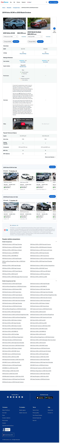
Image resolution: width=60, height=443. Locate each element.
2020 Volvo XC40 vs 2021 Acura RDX (10, 358)
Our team (4, 414)
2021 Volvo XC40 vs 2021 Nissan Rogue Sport (12, 330)
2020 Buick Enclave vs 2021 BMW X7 (10, 252)
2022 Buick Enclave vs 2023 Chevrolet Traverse (13, 299)
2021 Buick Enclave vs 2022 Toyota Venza (39, 307)
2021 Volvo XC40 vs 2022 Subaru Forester (11, 327)
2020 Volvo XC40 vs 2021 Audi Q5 (38, 335)
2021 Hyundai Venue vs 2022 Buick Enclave (12, 307)
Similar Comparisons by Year (9, 282)
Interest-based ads (37, 419)
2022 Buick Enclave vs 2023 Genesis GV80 (12, 290)
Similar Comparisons (7, 241)
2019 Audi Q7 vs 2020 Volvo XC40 (10, 375)
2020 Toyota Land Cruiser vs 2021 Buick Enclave (13, 346)
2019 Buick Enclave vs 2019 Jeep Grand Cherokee (13, 380)
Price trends (5, 421)
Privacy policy (36, 414)
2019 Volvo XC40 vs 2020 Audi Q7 (10, 273)
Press (3, 416)
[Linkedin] (19, 398)
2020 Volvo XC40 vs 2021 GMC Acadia (39, 346)
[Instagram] (16, 398)
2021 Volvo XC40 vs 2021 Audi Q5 (37, 321)
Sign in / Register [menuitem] (53, 2)
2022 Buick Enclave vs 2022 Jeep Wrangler (40, 285)
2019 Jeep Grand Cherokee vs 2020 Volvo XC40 (13, 360)
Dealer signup (22, 411)
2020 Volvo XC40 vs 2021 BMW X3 (38, 332)
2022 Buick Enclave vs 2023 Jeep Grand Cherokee (13, 301)
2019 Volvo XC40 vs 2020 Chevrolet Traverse (40, 244)
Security (34, 421)
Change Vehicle (7, 41)
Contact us (50, 414)
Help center (50, 411)
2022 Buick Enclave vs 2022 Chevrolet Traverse (41, 299)
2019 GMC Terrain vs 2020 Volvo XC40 (11, 363)
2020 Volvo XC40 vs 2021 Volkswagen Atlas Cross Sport (43, 341)
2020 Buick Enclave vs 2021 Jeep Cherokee (12, 244)
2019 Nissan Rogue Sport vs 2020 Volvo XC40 (40, 372)
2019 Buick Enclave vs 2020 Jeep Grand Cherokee (41, 363)
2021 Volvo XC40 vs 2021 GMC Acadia (38, 330)
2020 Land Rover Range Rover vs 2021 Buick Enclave (42, 338)
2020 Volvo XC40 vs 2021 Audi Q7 (38, 344)
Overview (24, 36)
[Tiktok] (22, 398)
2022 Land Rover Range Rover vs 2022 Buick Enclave (14, 287)
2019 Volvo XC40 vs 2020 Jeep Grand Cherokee (41, 261)
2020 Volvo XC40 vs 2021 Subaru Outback (12, 349)
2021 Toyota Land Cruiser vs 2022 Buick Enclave (41, 310)
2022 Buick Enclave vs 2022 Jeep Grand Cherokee (41, 293)
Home (3, 7)
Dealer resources (23, 414)
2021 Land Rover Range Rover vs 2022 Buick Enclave (14, 310)
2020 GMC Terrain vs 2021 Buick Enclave (11, 355)
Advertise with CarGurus (8, 427)
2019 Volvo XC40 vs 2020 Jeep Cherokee (39, 252)
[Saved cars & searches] (46, 2)
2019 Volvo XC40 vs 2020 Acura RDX (38, 276)
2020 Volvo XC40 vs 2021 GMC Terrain (11, 352)
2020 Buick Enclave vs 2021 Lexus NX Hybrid (40, 271)
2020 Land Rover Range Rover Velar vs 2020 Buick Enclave (13, 262)
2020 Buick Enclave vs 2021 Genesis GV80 (12, 247)
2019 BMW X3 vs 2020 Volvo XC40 (10, 369)
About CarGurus (6, 411)
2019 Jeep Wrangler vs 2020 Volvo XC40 (39, 377)
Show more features (49, 157)
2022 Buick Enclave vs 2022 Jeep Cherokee (12, 304)
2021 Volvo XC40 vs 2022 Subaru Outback (12, 321)
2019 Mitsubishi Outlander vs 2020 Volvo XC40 (13, 377)
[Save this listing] (17, 180)
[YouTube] (13, 398)
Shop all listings (23, 53)
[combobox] (8, 436)
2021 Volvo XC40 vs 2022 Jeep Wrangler (11, 313)
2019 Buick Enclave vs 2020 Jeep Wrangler (40, 360)
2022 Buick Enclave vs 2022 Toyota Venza (11, 293)
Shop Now (16, 41)
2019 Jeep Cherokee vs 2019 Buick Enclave (40, 380)
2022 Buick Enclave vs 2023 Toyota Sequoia (40, 301)
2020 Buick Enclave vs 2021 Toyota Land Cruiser (41, 250)
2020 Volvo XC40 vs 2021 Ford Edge (10, 335)
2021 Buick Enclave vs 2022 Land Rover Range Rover (14, 318)
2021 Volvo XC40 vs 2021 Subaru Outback (39, 304)
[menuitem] (11, 2)
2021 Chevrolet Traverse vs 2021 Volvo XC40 (40, 327)
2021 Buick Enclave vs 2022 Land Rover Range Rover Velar (15, 315)
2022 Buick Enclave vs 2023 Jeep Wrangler (12, 285)
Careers (4, 424)
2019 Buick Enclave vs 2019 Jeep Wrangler (11, 366)
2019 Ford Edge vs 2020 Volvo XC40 (10, 372)
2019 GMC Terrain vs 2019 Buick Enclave (39, 366)
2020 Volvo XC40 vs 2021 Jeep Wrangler (39, 355)
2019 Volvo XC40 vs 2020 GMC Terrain (39, 268)
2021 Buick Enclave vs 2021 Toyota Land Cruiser (41, 318)
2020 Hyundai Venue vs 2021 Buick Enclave (40, 349)
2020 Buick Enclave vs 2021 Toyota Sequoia (12, 271)
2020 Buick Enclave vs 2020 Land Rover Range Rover (42, 265)
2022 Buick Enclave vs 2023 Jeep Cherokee (40, 290)
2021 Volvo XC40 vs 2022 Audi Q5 (38, 313)
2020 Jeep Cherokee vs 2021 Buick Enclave (12, 341)
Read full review (23, 66)
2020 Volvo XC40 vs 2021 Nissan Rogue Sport (12, 338)
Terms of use (35, 411)
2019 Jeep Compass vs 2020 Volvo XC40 (39, 358)
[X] (10, 398)
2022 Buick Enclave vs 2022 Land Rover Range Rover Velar (43, 296)
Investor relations (6, 419)
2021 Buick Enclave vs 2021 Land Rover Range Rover (42, 315)
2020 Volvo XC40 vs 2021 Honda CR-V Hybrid (40, 352)
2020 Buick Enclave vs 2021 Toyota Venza (39, 255)
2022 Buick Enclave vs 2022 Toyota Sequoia (12, 296)
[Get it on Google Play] (49, 399)
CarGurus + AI (15, 225)
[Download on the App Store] (40, 399)
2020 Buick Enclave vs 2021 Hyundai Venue (40, 273)
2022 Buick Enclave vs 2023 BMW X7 (38, 287)
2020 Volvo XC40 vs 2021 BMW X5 (10, 332)
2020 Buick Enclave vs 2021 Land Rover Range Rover (42, 258)
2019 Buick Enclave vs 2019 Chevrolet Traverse (12, 383)
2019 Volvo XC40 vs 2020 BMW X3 (10, 255)
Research (9, 7)
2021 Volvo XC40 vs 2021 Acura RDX (38, 324)
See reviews (23, 61)
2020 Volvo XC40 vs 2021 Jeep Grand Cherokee (13, 344)
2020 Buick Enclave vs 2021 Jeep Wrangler (12, 258)
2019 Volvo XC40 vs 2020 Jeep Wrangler (11, 265)
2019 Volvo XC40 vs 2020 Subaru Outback (12, 250)
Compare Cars (16, 7)
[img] (26, 187)
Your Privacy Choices (37, 416)
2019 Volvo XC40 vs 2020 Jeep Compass (11, 268)
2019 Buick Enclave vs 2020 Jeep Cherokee (40, 375)
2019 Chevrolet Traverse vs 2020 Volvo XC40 (40, 369)
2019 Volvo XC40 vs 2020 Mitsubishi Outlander (41, 247)
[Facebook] (8, 398)
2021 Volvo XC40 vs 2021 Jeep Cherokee (11, 324)
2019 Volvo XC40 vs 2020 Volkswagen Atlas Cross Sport (15, 276)
